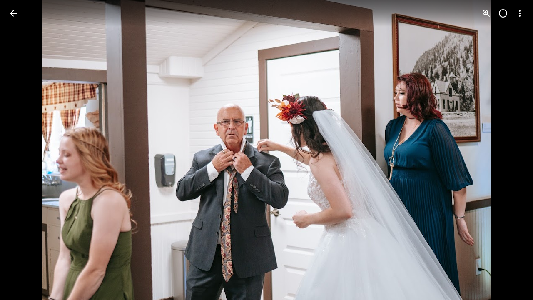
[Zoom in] (486, 13)
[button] (23, 150)
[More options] (519, 13)
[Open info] (503, 13)
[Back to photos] (13, 13)
